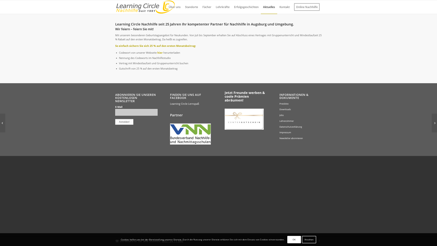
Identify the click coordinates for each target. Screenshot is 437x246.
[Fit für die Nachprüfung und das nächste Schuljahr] (434, 123)
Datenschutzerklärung (290, 126)
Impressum (285, 132)
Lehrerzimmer (286, 120)
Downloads (285, 109)
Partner (176, 115)
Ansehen (309, 239)
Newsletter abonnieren (291, 138)
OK (294, 239)
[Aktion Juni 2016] (2, 123)
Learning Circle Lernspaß (184, 103)
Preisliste (283, 103)
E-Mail (119, 106)
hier (160, 52)
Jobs (281, 115)
